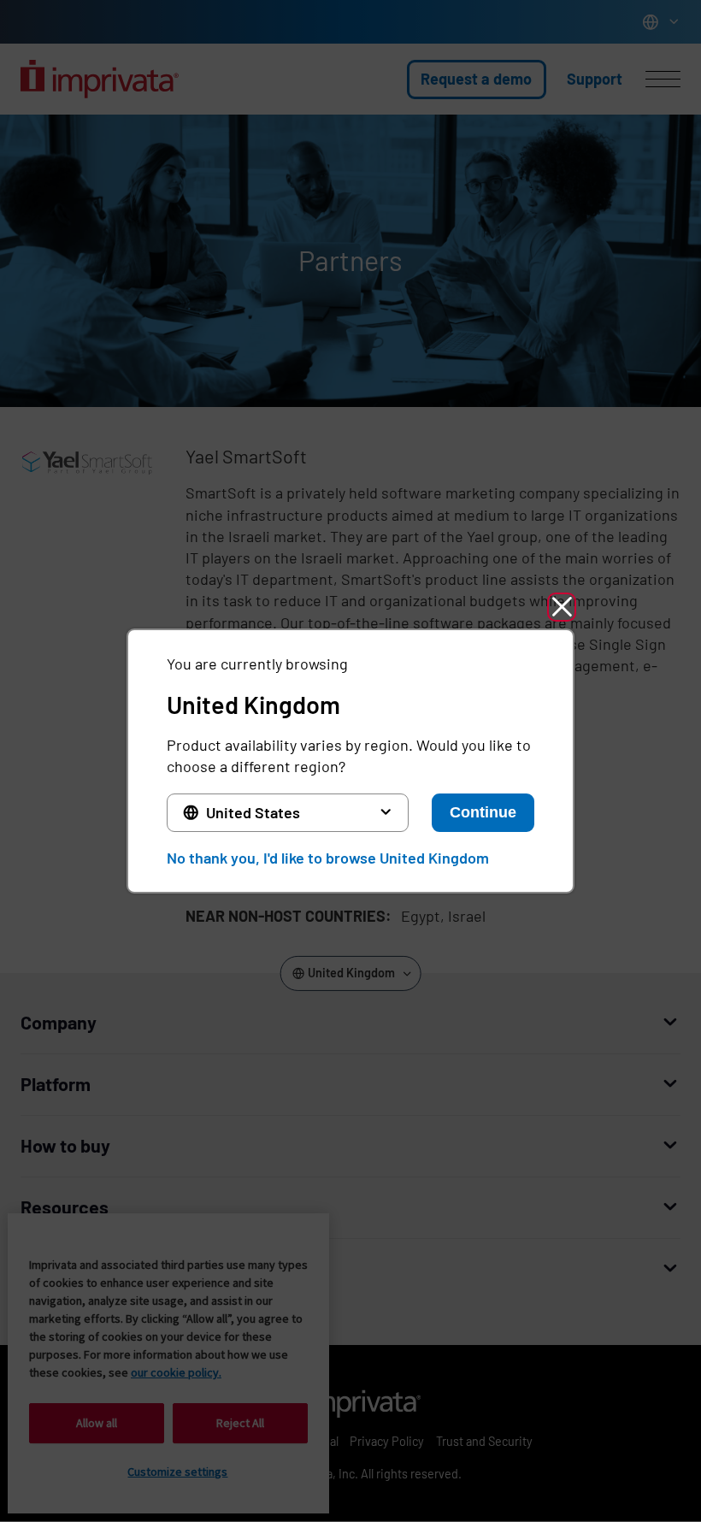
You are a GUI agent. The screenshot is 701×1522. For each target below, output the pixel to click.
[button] (561, 607)
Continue (483, 812)
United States (253, 812)
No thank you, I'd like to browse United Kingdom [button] (328, 857)
